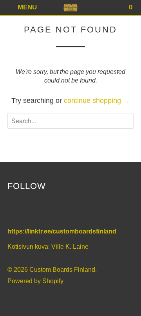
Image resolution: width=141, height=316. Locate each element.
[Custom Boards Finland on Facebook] (14, 210)
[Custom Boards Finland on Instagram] (48, 210)
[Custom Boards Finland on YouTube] (31, 210)
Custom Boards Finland (62, 269)
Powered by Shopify (35, 281)
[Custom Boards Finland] (70, 7)
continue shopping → (97, 100)
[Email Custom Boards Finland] (65, 210)
